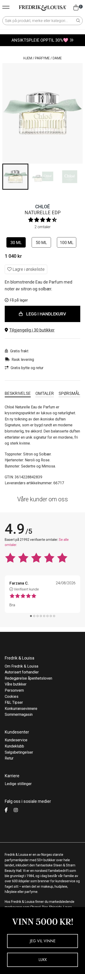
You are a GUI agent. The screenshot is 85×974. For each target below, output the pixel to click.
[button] (42, 330)
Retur (9, 758)
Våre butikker (15, 684)
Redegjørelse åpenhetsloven (28, 678)
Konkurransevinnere (21, 708)
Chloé (42, 207)
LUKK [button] (42, 959)
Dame (57, 58)
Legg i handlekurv (46, 313)
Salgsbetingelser (19, 752)
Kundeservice (16, 740)
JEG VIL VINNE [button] (42, 941)
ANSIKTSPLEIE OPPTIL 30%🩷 (40, 40)
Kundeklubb (14, 746)
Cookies (11, 696)
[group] (15, 177)
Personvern (14, 690)
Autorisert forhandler (22, 672)
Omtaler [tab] (44, 393)
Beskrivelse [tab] (18, 393)
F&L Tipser (14, 702)
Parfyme (42, 58)
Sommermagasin (19, 714)
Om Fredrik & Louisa (21, 666)
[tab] (31, 616)
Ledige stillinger (18, 784)
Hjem (27, 58)
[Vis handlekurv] (75, 7)
